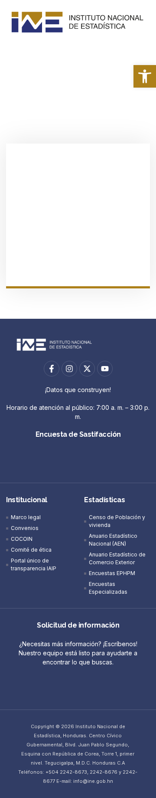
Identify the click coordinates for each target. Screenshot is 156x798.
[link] (144, 76)
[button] (78, 52)
